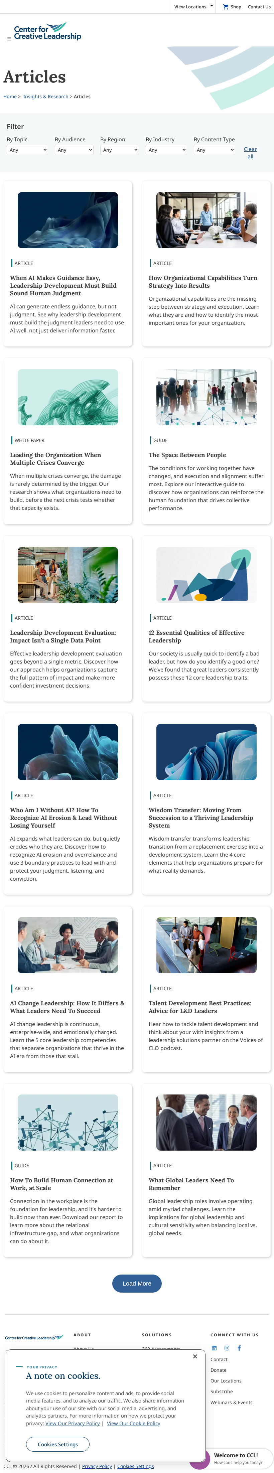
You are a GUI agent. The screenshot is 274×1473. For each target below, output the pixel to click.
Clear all (250, 152)
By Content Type (214, 139)
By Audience (70, 139)
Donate (219, 1370)
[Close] (195, 1356)
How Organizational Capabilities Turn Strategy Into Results (203, 281)
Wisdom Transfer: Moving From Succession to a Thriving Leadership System (201, 817)
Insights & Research (45, 96)
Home (10, 96)
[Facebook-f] (239, 1347)
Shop (236, 7)
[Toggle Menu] (137, 31)
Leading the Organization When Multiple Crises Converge (55, 458)
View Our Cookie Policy (133, 1423)
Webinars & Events (232, 1402)
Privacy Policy (97, 1466)
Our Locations (226, 1380)
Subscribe (222, 1391)
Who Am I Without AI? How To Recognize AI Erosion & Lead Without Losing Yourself (63, 817)
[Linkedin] (214, 1347)
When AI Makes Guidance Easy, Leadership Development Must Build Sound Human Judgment (63, 285)
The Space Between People (187, 455)
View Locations (190, 7)
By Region (112, 139)
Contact (219, 1359)
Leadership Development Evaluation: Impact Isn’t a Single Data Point (63, 636)
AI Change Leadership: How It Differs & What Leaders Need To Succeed (67, 1007)
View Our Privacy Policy (72, 1423)
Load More (137, 1283)
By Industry (160, 139)
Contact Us (259, 7)
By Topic (17, 139)
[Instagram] (226, 1347)
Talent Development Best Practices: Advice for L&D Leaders (200, 1007)
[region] (105, 1406)
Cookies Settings (58, 1444)
